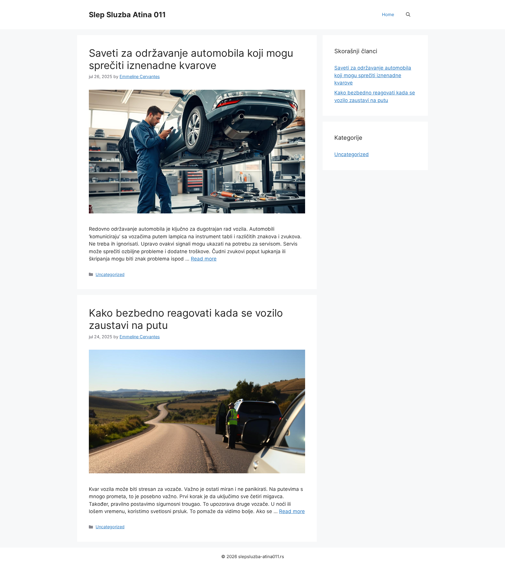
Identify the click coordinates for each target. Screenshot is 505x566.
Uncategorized (110, 274)
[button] (408, 14)
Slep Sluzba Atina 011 (127, 14)
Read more (204, 259)
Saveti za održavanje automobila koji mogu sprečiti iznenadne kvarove (191, 59)
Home (388, 14)
